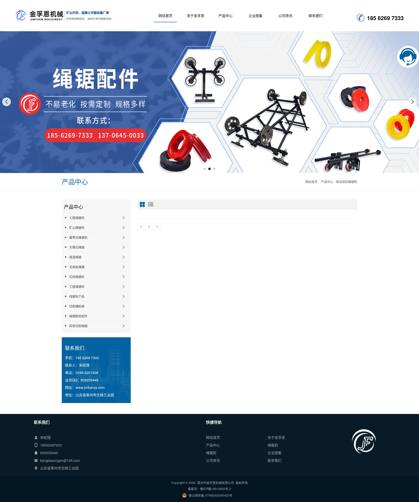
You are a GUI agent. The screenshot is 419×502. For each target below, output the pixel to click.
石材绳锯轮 (76, 276)
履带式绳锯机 (78, 237)
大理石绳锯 (76, 247)
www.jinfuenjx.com (90, 387)
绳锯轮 (211, 452)
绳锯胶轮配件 (78, 316)
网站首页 (165, 15)
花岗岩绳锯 (76, 267)
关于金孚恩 (195, 15)
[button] (205, 169)
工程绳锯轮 (76, 286)
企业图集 (256, 15)
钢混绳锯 (75, 257)
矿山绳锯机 (76, 227)
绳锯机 (273, 445)
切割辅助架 (76, 306)
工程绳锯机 (76, 217)
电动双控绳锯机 (346, 181)
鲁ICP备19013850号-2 (215, 488)
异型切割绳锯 (78, 326)
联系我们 (316, 15)
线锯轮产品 (76, 296)
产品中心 (225, 15)
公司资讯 (285, 15)
